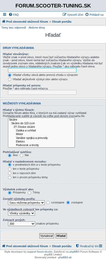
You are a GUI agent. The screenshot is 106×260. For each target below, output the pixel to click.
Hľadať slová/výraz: (16, 54)
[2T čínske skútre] (41, 127)
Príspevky (19, 192)
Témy (36, 192)
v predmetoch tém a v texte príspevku (36, 164)
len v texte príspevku (25, 168)
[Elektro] (41, 142)
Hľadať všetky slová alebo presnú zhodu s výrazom (45, 74)
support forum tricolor (39, 251)
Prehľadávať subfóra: (17, 152)
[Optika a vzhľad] (41, 130)
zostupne (76, 202)
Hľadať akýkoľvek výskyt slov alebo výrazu (39, 79)
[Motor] (41, 134)
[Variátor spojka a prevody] (41, 138)
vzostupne (57, 202)
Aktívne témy (37, 27)
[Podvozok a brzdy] (41, 145)
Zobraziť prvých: (14, 219)
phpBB (73, 251)
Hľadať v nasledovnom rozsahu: (25, 161)
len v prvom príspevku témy (30, 177)
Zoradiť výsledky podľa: (19, 198)
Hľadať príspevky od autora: (22, 85)
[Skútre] (41, 120)
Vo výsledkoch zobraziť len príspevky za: (30, 209)
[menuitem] (13, 15)
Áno (15, 155)
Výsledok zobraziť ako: (18, 189)
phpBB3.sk (65, 257)
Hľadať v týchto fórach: (18, 109)
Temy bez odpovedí (13, 27)
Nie (26, 155)
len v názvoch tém (24, 173)
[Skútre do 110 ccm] (41, 123)
